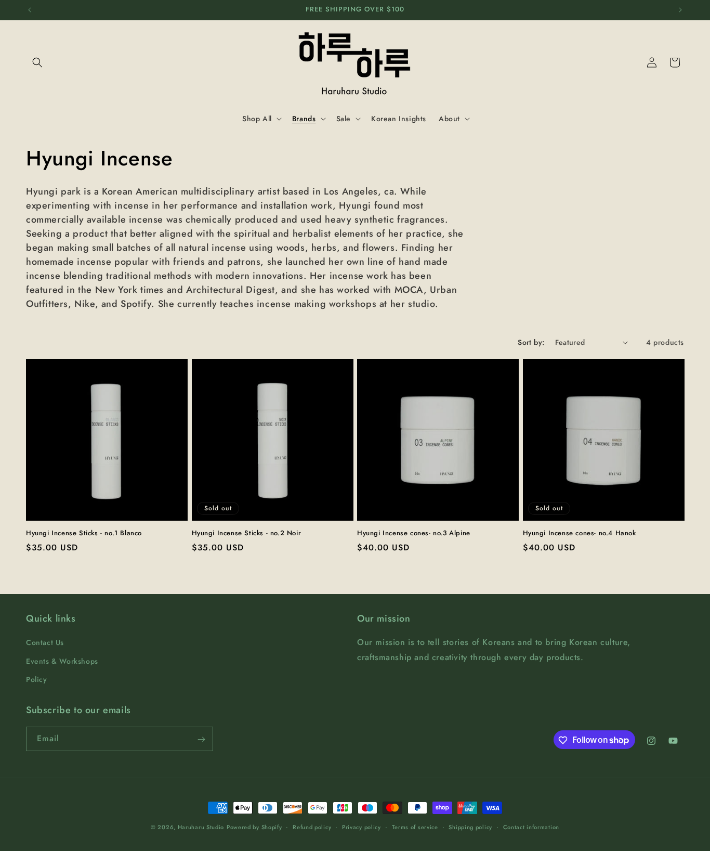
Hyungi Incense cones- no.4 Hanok (579, 533)
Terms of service (415, 826)
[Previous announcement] (29, 10)
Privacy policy (361, 826)
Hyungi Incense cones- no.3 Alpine (413, 533)
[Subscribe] (201, 739)
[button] (37, 62)
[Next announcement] (680, 10)
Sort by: (531, 342)
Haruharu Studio (201, 827)
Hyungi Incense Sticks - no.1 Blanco (84, 533)
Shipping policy (470, 826)
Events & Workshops (62, 661)
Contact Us (45, 643)
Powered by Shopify (254, 827)
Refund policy (312, 826)
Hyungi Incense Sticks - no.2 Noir (246, 533)
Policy (36, 679)
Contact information (531, 826)
